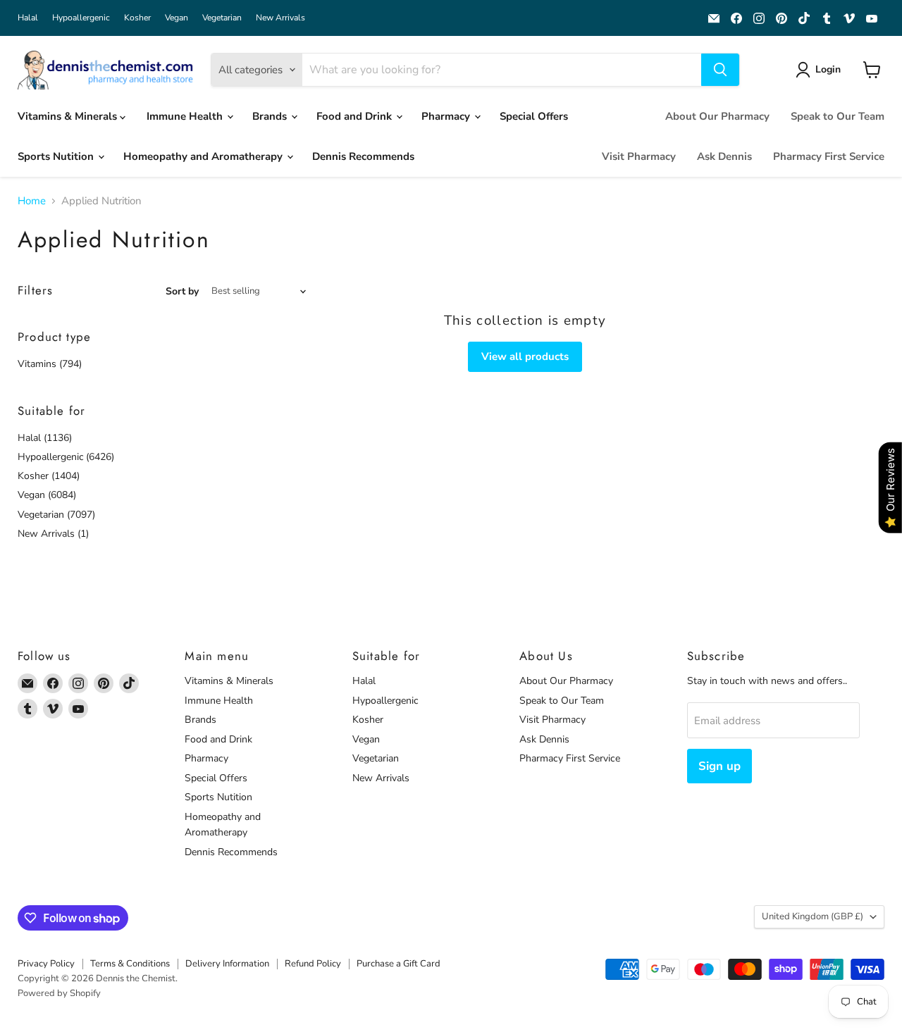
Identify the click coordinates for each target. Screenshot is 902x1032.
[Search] (720, 70)
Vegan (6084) (47, 495)
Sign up (719, 766)
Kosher (137, 18)
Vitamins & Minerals (69, 116)
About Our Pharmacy (717, 116)
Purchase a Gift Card (398, 963)
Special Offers (534, 116)
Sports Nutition (57, 156)
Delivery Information (227, 963)
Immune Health (186, 116)
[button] (821, 69)
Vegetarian (222, 18)
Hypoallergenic (81, 18)
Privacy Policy (46, 963)
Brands (271, 116)
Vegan (176, 18)
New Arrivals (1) (53, 533)
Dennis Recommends (363, 156)
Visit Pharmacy (639, 156)
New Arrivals (280, 18)
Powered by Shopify (59, 993)
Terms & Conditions (130, 963)
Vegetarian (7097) (56, 514)
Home (32, 201)
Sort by (182, 291)
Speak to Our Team (837, 116)
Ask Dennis (724, 156)
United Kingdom (812, 916)
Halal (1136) (45, 437)
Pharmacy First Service (828, 156)
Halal (28, 18)
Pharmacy (447, 116)
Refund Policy (313, 963)
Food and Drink (355, 116)
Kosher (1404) (49, 476)
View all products (525, 356)
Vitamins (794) (50, 364)
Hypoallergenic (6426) (66, 457)
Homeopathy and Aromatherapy (204, 156)
